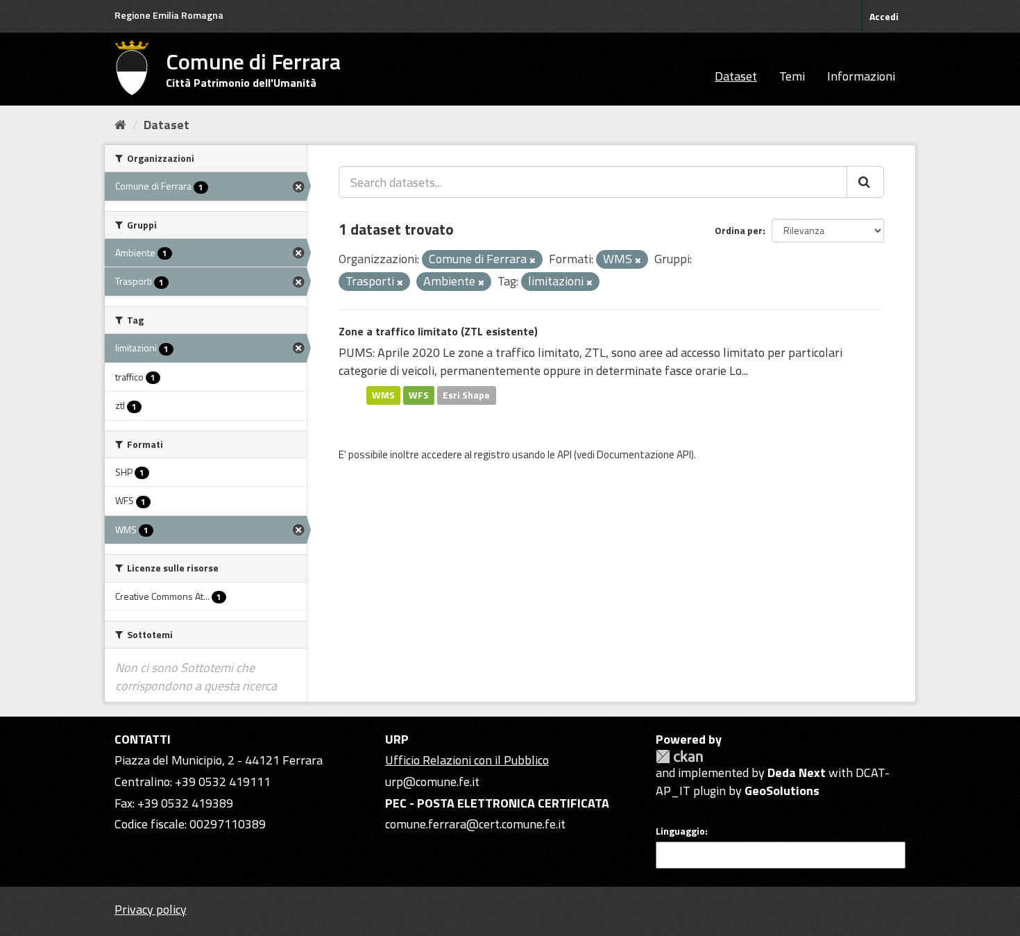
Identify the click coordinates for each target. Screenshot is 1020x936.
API (564, 454)
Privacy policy (150, 909)
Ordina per (739, 230)
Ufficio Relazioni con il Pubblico (467, 760)
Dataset (736, 76)
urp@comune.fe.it (432, 781)
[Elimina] (532, 260)
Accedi (884, 16)
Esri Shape (466, 395)
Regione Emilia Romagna (168, 15)
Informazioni (861, 76)
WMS (383, 395)
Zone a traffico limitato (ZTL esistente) (438, 331)
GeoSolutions (782, 790)
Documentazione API (644, 454)
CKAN (679, 756)
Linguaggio (680, 831)
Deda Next (796, 772)
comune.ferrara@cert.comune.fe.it (475, 823)
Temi (792, 76)
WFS (419, 395)
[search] (865, 182)
